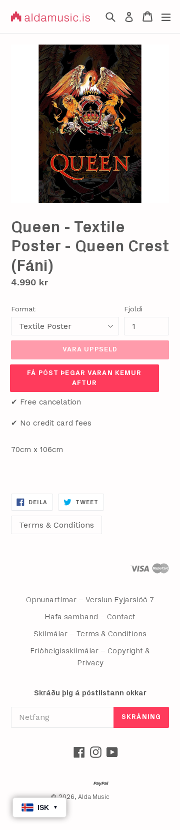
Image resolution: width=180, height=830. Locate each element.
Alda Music (94, 797)
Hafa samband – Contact (90, 617)
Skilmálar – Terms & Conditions (90, 634)
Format (23, 309)
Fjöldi (133, 309)
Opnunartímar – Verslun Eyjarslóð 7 (90, 600)
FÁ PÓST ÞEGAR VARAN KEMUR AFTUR (84, 377)
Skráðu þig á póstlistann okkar (90, 693)
